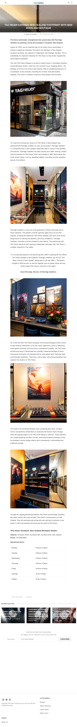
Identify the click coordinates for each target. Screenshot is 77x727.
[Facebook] (3, 700)
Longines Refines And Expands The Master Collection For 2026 (63, 614)
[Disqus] (38, 668)
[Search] (72, 2)
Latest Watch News (17, 597)
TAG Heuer (29, 597)
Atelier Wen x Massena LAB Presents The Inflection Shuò (12, 614)
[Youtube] (10, 700)
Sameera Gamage (31, 34)
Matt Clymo (8, 618)
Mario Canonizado (35, 618)
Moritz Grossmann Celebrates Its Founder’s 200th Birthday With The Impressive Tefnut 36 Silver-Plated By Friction (38, 611)
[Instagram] (7, 700)
